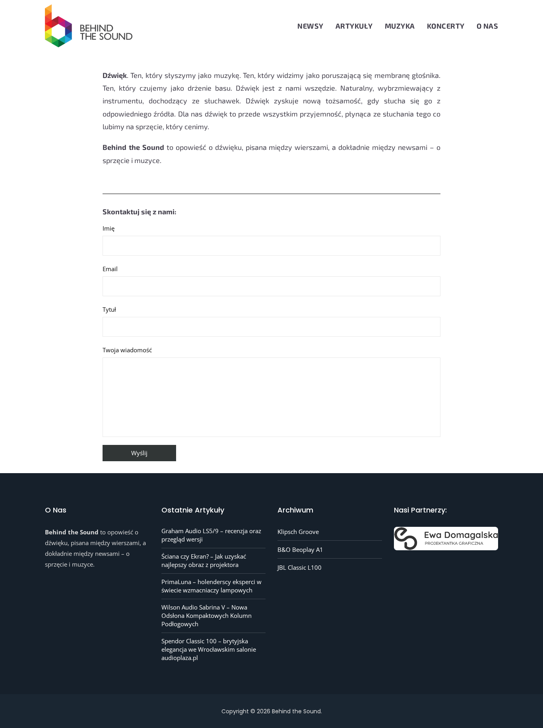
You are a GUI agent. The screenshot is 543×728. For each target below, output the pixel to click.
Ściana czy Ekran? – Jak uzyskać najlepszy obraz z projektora (203, 560)
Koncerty (446, 25)
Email (110, 269)
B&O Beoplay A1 (300, 549)
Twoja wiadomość (127, 350)
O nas (487, 25)
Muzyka (400, 25)
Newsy (310, 25)
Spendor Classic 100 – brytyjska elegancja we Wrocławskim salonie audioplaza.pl (208, 649)
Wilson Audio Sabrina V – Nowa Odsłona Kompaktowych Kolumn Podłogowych (206, 615)
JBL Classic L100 (299, 567)
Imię (108, 228)
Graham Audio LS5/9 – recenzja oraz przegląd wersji (211, 535)
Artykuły (354, 25)
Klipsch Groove (298, 532)
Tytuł (109, 309)
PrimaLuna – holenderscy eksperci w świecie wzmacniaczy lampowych (211, 586)
